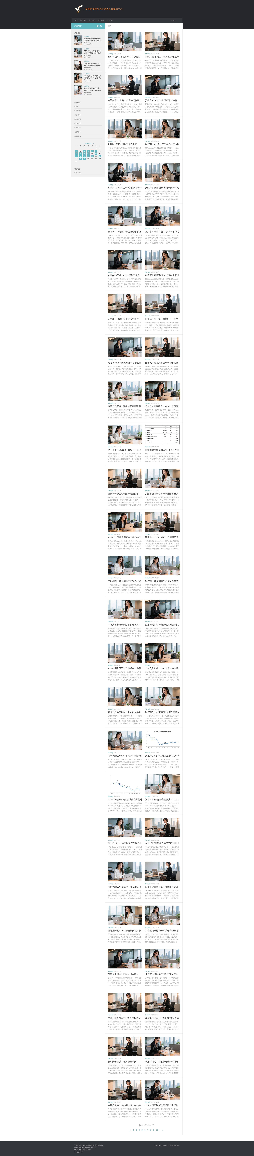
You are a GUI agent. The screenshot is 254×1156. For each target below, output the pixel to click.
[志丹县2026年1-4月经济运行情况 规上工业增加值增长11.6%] (125, 269)
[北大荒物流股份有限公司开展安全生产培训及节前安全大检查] (162, 968)
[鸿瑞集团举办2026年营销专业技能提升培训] (162, 924)
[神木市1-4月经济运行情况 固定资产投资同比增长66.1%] (125, 181)
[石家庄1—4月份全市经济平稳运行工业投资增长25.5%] (125, 313)
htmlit (178, 1145)
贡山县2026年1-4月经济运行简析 (161, 100)
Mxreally (110, 54)
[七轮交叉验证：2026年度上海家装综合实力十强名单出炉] (162, 662)
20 (88, 156)
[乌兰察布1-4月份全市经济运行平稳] (125, 94)
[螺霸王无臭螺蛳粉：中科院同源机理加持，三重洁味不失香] (125, 706)
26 (84, 159)
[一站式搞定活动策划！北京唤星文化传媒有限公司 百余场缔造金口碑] (125, 618)
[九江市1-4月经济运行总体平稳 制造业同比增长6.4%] (162, 225)
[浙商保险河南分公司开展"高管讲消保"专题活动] (162, 1012)
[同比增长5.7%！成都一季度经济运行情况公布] (162, 531)
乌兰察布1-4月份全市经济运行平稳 (124, 100)
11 (80, 154)
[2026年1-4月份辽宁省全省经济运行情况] (162, 138)
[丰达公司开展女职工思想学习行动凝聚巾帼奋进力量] (162, 1099)
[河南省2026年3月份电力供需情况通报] (125, 750)
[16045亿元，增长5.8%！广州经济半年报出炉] (125, 50)
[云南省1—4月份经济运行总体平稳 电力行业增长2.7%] (125, 225)
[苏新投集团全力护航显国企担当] (125, 968)
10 (157, 1130)
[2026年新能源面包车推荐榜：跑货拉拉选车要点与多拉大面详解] (125, 662)
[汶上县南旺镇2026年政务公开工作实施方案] (125, 444)
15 (96, 154)
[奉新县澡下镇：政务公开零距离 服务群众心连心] (125, 400)
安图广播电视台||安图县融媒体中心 (104, 8)
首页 (75, 20)
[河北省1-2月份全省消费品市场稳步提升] (162, 837)
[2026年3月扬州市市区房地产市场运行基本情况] (162, 706)
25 (80, 159)
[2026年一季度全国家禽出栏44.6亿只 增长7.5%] (125, 531)
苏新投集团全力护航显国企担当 (123, 974)
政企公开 (78, 119)
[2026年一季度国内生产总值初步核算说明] (162, 575)
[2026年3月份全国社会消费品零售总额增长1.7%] (125, 793)
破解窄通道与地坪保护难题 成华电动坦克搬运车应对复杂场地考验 (92, 40)
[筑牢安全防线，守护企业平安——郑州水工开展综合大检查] (125, 1055)
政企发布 (110, 20)
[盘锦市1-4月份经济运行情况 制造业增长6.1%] (162, 269)
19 (84, 156)
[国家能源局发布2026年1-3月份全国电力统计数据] (162, 444)
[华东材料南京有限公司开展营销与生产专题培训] (162, 1055)
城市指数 (92, 20)
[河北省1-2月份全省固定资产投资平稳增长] (125, 837)
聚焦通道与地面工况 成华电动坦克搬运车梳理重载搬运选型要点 (92, 65)
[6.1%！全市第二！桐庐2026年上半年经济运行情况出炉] (162, 50)
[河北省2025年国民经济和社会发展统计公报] (125, 356)
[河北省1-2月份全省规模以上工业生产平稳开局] (162, 793)
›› (162, 1130)
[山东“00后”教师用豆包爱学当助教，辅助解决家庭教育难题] (162, 618)
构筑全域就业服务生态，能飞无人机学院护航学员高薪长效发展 (92, 90)
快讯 (76, 106)
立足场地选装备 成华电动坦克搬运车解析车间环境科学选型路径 (92, 78)
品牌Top (83, 20)
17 (76, 156)
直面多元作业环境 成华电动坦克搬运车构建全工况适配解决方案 (92, 53)
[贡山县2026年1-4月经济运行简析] (162, 94)
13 (88, 154)
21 (92, 156)
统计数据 (101, 20)
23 (100, 156)
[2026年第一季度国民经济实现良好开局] (125, 575)
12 (84, 154)
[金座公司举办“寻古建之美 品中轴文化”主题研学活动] (125, 1099)
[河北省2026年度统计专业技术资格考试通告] (125, 881)
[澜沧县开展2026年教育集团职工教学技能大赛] (125, 924)
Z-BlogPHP (165, 1145)
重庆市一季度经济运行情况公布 (123, 493)
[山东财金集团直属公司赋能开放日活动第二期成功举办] (162, 881)
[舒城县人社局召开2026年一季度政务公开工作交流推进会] (162, 400)
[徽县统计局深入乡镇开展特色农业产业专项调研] (162, 356)
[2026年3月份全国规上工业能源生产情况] (162, 750)
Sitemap (78, 172)
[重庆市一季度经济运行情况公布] (125, 487)
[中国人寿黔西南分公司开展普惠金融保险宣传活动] (125, 1012)
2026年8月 (88, 143)
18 (80, 156)
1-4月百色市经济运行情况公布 (122, 144)
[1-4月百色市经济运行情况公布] (125, 138)
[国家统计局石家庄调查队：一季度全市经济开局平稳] (162, 313)
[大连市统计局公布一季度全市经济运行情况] (162, 487)
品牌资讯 (86, 36)
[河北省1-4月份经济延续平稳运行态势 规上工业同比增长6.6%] (162, 181)
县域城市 (78, 123)
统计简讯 (78, 115)
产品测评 (78, 128)
